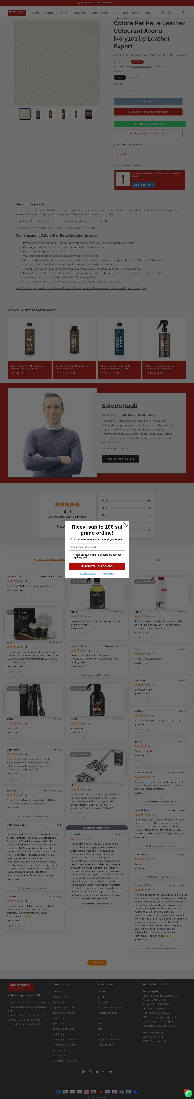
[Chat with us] (188, 1093)
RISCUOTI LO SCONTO (97, 566)
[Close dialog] (125, 524)
